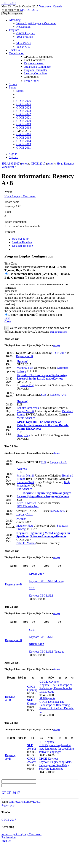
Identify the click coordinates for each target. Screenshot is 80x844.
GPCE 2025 (23, 104)
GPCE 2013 (23, 144)
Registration (23, 26)
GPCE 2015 (23, 137)
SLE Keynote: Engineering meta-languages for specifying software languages (44, 494)
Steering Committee (35, 73)
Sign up (13, 157)
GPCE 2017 (38, 163)
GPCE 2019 (23, 124)
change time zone (58, 331)
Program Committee (35, 70)
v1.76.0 (35, 801)
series (24, 163)
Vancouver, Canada (50, 6)
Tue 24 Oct (23, 46)
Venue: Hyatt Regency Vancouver (36, 23)
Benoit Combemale (28, 407)
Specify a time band (50, 314)
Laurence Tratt (25, 482)
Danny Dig (27, 385)
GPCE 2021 (23, 117)
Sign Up (6, 840)
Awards (22, 468)
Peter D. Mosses (26, 503)
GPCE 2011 (23, 147)
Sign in (13, 153)
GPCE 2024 (23, 107)
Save (7, 318)
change (56, 345)
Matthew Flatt (25, 367)
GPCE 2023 (23, 110)
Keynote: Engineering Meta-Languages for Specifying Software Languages (43, 534)
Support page (8, 805)
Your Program (24, 36)
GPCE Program (25, 33)
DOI (19, 506)
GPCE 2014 (23, 140)
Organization (16, 53)
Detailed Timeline (22, 245)
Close (7, 321)
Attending (15, 20)
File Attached (24, 488)
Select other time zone (41, 277)
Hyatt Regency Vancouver (20, 196)
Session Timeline (22, 242)
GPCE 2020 (23, 120)
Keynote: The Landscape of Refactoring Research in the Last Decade (42, 377)
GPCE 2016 (23, 134)
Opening (22, 361)
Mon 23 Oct (23, 43)
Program (14, 30)
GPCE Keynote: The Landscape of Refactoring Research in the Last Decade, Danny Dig (43, 425)
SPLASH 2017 (29, 9)
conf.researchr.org (19, 801)
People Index (31, 80)
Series (19, 90)
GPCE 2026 (23, 100)
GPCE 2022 (23, 114)
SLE (43, 394)
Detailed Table (20, 239)
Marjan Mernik (25, 411)
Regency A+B (24, 356)
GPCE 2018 (23, 127)
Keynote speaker (34, 63)
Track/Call (15, 50)
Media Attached (26, 417)
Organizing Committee (37, 66)
